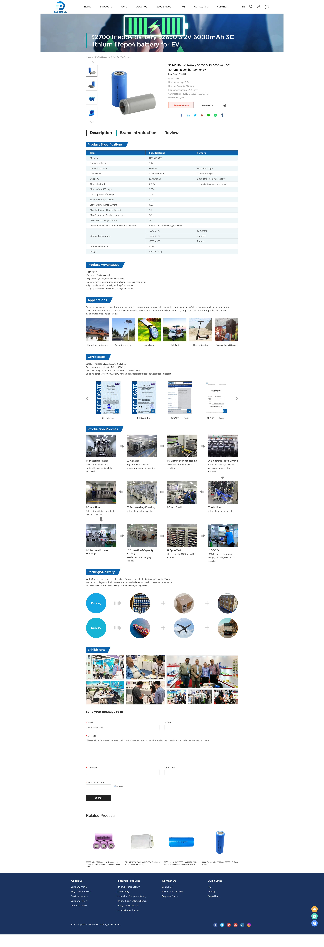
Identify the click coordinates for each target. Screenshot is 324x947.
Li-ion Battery (122, 891)
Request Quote (181, 105)
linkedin (188, 115)
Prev (91, 62)
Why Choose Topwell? (81, 891)
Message (91, 735)
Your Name (170, 767)
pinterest (202, 115)
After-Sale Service (79, 905)
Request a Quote (170, 896)
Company (91, 767)
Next (91, 122)
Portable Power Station (127, 910)
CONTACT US (201, 7)
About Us (141, 7)
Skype (314, 923)
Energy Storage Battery (127, 905)
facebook (181, 115)
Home (87, 7)
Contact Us (207, 105)
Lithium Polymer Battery (128, 886)
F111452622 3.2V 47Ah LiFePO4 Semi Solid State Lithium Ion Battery (142, 863)
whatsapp (215, 115)
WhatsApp (314, 916)
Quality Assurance (79, 896)
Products (106, 7)
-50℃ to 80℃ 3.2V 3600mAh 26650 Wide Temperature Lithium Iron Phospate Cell (180, 863)
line (209, 115)
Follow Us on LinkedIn (172, 891)
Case (124, 7)
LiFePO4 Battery (101, 57)
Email (89, 722)
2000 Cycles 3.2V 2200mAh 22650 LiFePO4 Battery (220, 863)
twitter (195, 115)
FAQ (182, 7)
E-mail (314, 909)
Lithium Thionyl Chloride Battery (131, 901)
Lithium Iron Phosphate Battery (131, 896)
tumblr (222, 115)
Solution (222, 7)
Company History (79, 901)
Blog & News (164, 7)
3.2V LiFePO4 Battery (120, 57)
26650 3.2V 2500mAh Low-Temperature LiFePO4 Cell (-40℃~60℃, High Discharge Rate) (103, 864)
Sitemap (211, 891)
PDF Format (225, 105)
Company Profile (79, 886)
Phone (168, 722)
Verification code (95, 782)
